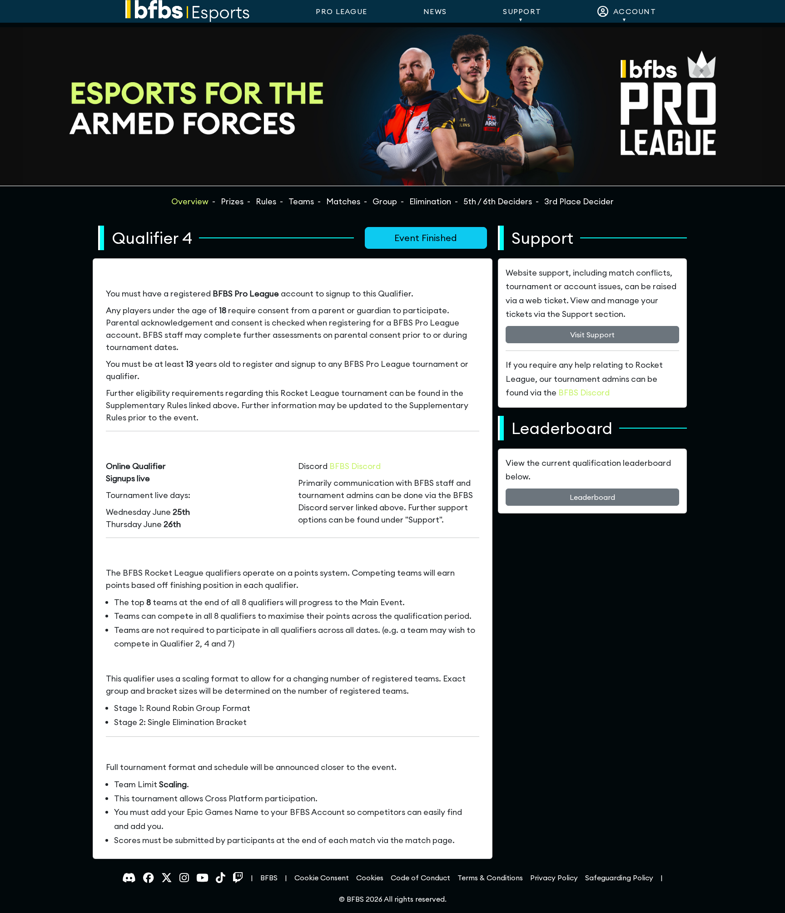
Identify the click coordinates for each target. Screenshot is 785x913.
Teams (301, 201)
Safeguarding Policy (619, 877)
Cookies (369, 877)
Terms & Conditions (490, 877)
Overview (190, 201)
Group (385, 201)
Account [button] (632, 11)
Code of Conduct (420, 877)
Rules (266, 201)
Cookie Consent (321, 877)
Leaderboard (592, 497)
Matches (343, 201)
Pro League (341, 11)
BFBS (269, 877)
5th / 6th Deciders (497, 201)
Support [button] (522, 11)
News (435, 11)
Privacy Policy (554, 877)
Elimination (430, 201)
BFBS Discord (355, 466)
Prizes (232, 201)
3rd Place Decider (579, 201)
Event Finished (425, 237)
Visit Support (592, 334)
